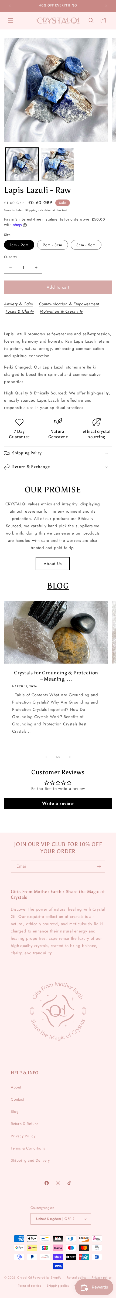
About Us (53, 564)
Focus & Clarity (20, 311)
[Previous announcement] (10, 6)
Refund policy (77, 1277)
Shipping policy (58, 1285)
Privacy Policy (23, 1136)
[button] (11, 20)
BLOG (58, 586)
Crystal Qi (24, 1277)
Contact (17, 1099)
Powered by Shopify (47, 1277)
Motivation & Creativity (61, 311)
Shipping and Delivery (30, 1160)
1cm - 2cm (19, 245)
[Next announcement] (106, 6)
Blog (15, 1111)
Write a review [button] (58, 803)
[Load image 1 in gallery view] (22, 164)
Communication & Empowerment (69, 304)
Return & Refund (25, 1123)
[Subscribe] (99, 866)
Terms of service (29, 1285)
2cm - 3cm (52, 245)
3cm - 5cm (86, 245)
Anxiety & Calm (18, 304)
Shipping (31, 210)
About (16, 1087)
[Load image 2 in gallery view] (57, 164)
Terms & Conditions (28, 1148)
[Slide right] (70, 757)
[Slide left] (46, 757)
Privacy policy (102, 1277)
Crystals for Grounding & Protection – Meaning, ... (56, 676)
